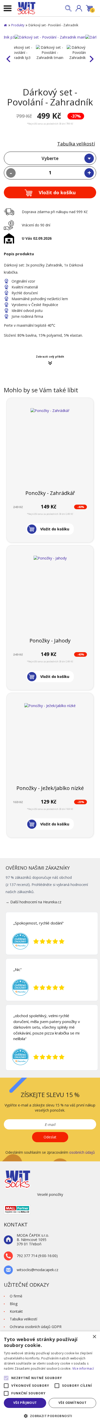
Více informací (83, 1368)
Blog (13, 1303)
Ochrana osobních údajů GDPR (36, 1326)
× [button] (94, 1337)
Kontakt (16, 1311)
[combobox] (50, 158)
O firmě (16, 1296)
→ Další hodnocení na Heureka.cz (33, 901)
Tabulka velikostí (76, 144)
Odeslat (50, 1137)
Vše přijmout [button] (25, 1403)
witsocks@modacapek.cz (37, 1270)
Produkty (17, 25)
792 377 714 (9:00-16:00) (37, 1256)
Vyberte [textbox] (50, 158)
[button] (79, 8)
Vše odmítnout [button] (72, 1403)
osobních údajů (82, 1152)
